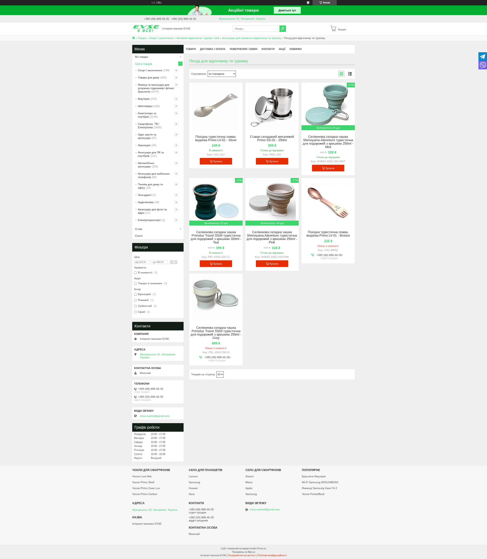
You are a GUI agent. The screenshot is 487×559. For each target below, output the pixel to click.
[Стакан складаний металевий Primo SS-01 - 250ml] (272, 106)
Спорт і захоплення (161, 38)
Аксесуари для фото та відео (152, 211)
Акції (282, 49)
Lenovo (193, 476)
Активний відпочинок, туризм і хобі (197, 38)
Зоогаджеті (144, 194)
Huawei (193, 488)
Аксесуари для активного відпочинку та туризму (251, 38)
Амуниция (144, 145)
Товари (142, 38)
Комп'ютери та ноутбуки (147, 115)
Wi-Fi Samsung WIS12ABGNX (320, 482)
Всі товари (141, 56)
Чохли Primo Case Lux (146, 488)
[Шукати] (282, 28)
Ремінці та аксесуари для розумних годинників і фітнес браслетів (156, 88)
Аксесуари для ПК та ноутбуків (151, 154)
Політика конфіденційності (272, 555)
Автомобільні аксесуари (146, 165)
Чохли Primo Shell (143, 482)
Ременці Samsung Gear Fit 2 (319, 488)
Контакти (268, 49)
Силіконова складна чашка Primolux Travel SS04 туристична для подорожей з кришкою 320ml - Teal (216, 237)
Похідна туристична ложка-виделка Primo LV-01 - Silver (216, 138)
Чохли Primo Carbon (144, 494)
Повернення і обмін (243, 49)
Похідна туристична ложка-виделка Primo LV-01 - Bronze (328, 233)
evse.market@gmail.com (155, 415)
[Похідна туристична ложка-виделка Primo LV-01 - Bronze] (328, 202)
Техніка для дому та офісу (150, 186)
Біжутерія (144, 98)
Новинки (296, 49)
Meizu (249, 482)
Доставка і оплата (212, 49)
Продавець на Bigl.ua (243, 552)
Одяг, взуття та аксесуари (147, 136)
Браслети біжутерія (314, 476)
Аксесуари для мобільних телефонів (154, 175)
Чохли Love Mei (142, 476)
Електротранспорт (149, 220)
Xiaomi (249, 476)
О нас (138, 228)
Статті (138, 235)
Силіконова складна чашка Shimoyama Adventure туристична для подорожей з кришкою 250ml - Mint (328, 142)
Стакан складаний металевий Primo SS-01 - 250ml (272, 138)
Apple (248, 488)
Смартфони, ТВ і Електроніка (148, 125)
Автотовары (145, 106)
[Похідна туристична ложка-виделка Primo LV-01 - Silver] (216, 106)
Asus (192, 494)
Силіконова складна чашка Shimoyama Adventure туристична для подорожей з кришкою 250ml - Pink (272, 237)
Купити (217, 161)
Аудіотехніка (145, 202)
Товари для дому (148, 77)
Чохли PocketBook (313, 494)
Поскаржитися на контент (242, 555)
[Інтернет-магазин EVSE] (146, 28)
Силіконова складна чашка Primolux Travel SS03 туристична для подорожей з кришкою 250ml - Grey (216, 333)
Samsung (194, 482)
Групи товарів (143, 63)
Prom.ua (261, 548)
